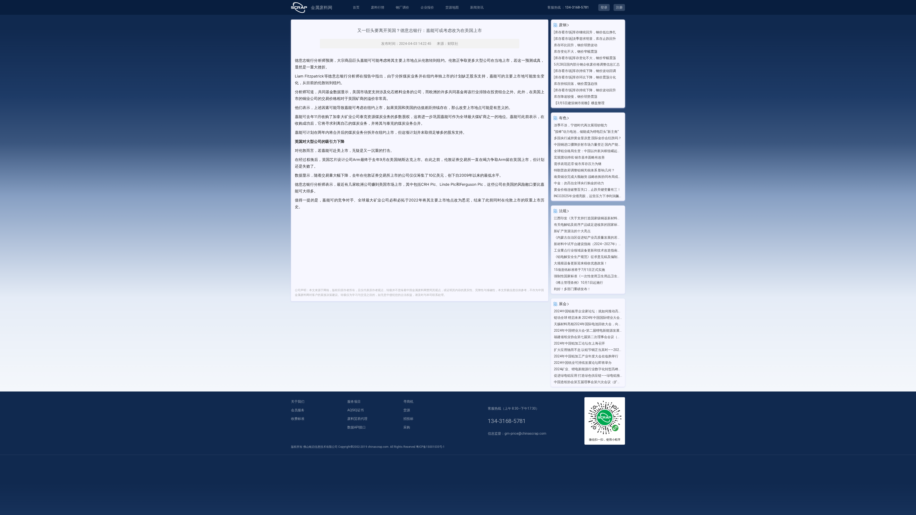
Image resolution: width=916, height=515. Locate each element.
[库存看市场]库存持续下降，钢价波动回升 (585, 90)
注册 (619, 7)
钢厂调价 (402, 7)
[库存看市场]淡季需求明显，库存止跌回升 (585, 39)
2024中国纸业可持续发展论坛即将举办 (583, 363)
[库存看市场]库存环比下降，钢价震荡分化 (585, 77)
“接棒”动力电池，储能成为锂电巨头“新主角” (586, 132)
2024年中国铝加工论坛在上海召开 (579, 343)
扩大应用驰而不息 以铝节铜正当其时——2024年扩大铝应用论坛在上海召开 (588, 350)
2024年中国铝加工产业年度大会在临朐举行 (586, 356)
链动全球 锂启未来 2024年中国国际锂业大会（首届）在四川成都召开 (588, 317)
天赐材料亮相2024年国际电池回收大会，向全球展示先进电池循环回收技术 (588, 324)
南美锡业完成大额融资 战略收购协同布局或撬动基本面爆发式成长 (588, 177)
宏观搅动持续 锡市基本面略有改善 (579, 157)
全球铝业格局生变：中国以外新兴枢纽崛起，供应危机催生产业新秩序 (588, 151)
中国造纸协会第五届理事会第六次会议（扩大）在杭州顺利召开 (588, 382)
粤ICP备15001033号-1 (430, 446)
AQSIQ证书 (355, 410)
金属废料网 (321, 7)
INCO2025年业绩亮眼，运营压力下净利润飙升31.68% (588, 196)
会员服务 (297, 410)
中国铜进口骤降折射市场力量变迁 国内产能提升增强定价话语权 (588, 144)
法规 (563, 211)
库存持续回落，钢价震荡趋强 (575, 84)
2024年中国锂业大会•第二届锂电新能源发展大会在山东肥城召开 (588, 330)
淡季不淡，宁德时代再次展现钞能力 (580, 125)
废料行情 (377, 7)
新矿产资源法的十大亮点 (572, 231)
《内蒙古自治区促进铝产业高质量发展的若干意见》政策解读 (588, 237)
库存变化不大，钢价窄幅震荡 (575, 51)
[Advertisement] (419, 245)
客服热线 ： (568, 7)
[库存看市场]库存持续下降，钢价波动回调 (585, 71)
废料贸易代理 (357, 419)
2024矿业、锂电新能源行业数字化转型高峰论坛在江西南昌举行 (588, 369)
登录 (604, 7)
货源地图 (452, 7)
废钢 (563, 25)
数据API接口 (356, 427)
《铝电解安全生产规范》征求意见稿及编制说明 (588, 257)
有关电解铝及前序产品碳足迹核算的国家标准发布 (588, 225)
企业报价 (427, 7)
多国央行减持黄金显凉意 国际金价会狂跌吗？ (587, 138)
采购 (406, 427)
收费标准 (297, 419)
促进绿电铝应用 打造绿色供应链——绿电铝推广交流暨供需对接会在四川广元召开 (588, 375)
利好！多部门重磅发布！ (572, 289)
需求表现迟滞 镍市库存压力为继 (577, 164)
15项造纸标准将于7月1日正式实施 (579, 270)
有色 (563, 118)
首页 (356, 7)
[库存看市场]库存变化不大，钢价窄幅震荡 (585, 58)
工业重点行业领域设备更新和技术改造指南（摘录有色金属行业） (588, 250)
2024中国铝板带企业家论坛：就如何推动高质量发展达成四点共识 (588, 311)
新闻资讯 (477, 7)
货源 (406, 410)
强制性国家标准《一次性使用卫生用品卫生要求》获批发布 (588, 276)
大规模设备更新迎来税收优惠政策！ (580, 263)
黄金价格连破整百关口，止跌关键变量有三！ (587, 189)
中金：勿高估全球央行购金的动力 (579, 183)
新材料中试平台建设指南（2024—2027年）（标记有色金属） (588, 244)
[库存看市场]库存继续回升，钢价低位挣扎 (585, 32)
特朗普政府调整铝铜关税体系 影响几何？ (584, 170)
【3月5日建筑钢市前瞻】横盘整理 (579, 103)
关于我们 (297, 401)
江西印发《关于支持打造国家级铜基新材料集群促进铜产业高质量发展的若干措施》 (588, 218)
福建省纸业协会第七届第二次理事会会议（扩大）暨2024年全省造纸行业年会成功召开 (588, 337)
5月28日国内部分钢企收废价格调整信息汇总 (587, 64)
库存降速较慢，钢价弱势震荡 (575, 96)
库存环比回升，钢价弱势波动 (575, 45)
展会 (563, 304)
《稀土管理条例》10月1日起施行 (578, 282)
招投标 (408, 419)
